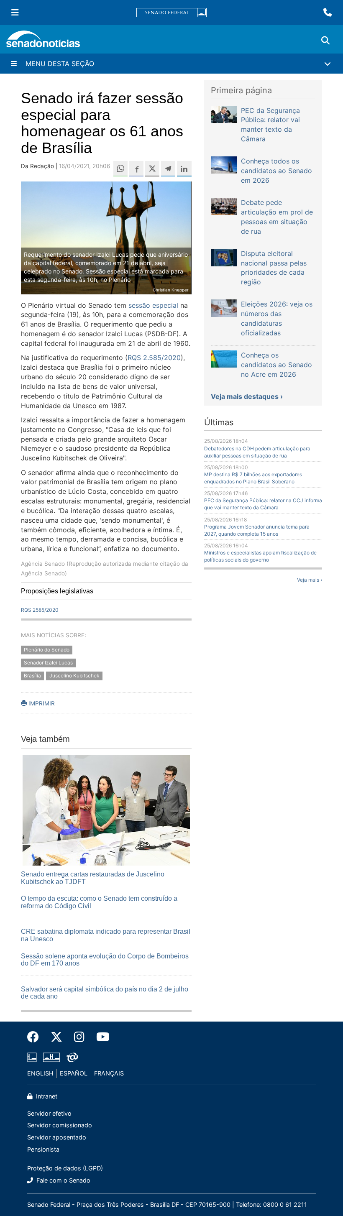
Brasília (32, 675)
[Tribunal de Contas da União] (72, 1056)
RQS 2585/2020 (40, 610)
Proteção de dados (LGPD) (65, 1168)
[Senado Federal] (171, 13)
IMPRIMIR (41, 703)
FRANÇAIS (109, 1073)
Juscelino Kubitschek (74, 675)
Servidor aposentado (56, 1137)
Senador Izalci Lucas (48, 662)
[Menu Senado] (15, 13)
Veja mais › (309, 580)
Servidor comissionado (59, 1125)
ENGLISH (40, 1073)
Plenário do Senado (46, 649)
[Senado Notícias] (43, 42)
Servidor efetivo (49, 1113)
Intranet (45, 1096)
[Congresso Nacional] (51, 1056)
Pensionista (43, 1149)
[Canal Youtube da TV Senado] (100, 1037)
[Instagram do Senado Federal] (79, 1037)
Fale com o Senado (62, 1180)
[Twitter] (56, 1037)
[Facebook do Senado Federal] (36, 1037)
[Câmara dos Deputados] (32, 1056)
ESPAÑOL (73, 1073)
